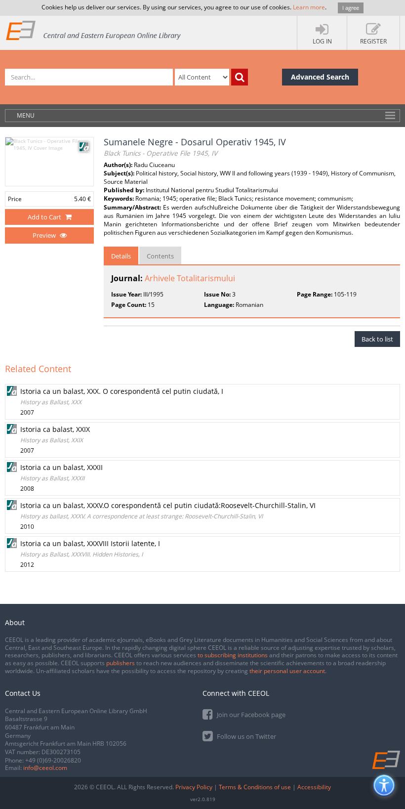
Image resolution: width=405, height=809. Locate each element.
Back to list (377, 339)
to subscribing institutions (233, 655)
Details (121, 256)
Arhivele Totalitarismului (190, 278)
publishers (120, 663)
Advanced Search (320, 77)
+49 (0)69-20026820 (53, 760)
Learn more (309, 7)
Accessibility (314, 787)
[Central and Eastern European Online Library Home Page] (94, 30)
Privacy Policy (193, 787)
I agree (350, 7)
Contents (160, 256)
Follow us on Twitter (245, 736)
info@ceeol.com (45, 768)
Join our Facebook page (250, 714)
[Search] (239, 77)
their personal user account (287, 671)
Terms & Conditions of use (255, 787)
